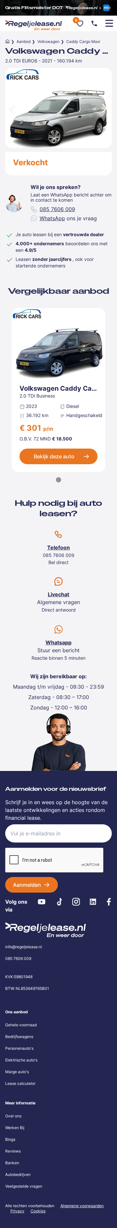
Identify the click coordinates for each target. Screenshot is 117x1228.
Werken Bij (14, 1127)
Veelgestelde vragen (23, 1186)
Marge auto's (17, 1071)
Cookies (38, 1211)
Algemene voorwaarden (82, 1205)
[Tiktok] (59, 902)
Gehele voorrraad (21, 1025)
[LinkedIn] (93, 902)
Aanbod (24, 41)
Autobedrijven (18, 1174)
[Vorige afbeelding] (11, 108)
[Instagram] (76, 902)
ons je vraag (68, 218)
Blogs (10, 1139)
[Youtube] (41, 902)
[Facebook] (109, 902)
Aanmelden (27, 884)
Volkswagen (48, 41)
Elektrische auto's (21, 1060)
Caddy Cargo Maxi (83, 41)
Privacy (17, 1211)
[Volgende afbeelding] (105, 108)
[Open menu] (109, 23)
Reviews (13, 1151)
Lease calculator (20, 1083)
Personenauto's (19, 1048)
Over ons (13, 1116)
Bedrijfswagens (19, 1036)
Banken (12, 1163)
